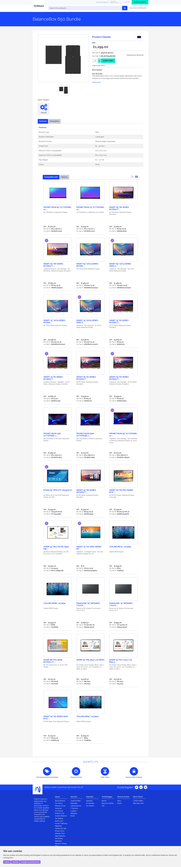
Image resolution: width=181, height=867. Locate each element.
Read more (96, 82)
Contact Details (138, 801)
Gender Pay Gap (60, 828)
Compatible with (51, 177)
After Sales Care (138, 803)
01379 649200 (102, 2)
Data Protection (60, 836)
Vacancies (58, 808)
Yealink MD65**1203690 (87, 716)
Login (126, 2)
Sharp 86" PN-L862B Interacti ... (52, 661)
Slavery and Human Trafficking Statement (61, 823)
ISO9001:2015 (59, 813)
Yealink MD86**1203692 (54, 603)
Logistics (73, 811)
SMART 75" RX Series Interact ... (119, 321)
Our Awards (59, 811)
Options (64, 177)
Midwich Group (60, 806)
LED (103, 806)
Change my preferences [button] (30, 862)
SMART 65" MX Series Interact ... (119, 208)
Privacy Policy (59, 831)
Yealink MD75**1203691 (120, 547)
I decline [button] (15, 862)
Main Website (140, 2)
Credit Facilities (75, 801)
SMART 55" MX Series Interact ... (86, 491)
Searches (114, 2)
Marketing (73, 813)
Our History (59, 803)
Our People (90, 806)
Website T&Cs (60, 833)
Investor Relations (61, 816)
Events (119, 803)
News (119, 801)
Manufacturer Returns (134, 55)
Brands (104, 801)
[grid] (136, 177)
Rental (72, 816)
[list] (132, 177)
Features (43, 121)
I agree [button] (7, 862)
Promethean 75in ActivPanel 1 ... (52, 434)
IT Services (74, 808)
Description (54, 121)
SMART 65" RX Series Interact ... (86, 378)
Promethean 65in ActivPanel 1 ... (85, 434)
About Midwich (60, 801)
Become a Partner (108, 803)
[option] (63, 89)
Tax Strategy (59, 818)
